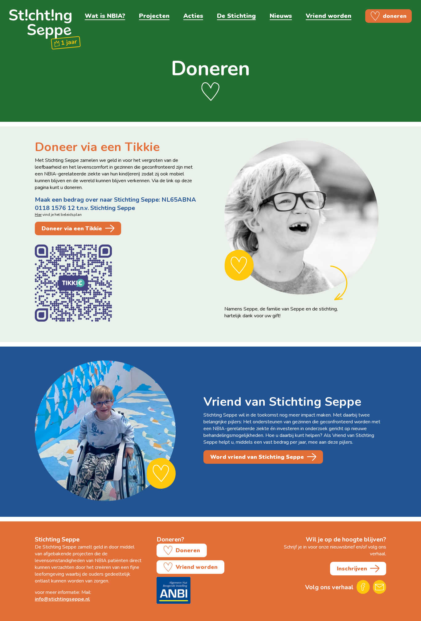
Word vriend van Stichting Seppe (257, 457)
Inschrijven (352, 568)
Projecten (154, 16)
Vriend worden (328, 16)
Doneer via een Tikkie (72, 228)
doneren (395, 16)
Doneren (188, 550)
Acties (193, 16)
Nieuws (281, 16)
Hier (38, 214)
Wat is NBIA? (105, 16)
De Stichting (236, 16)
